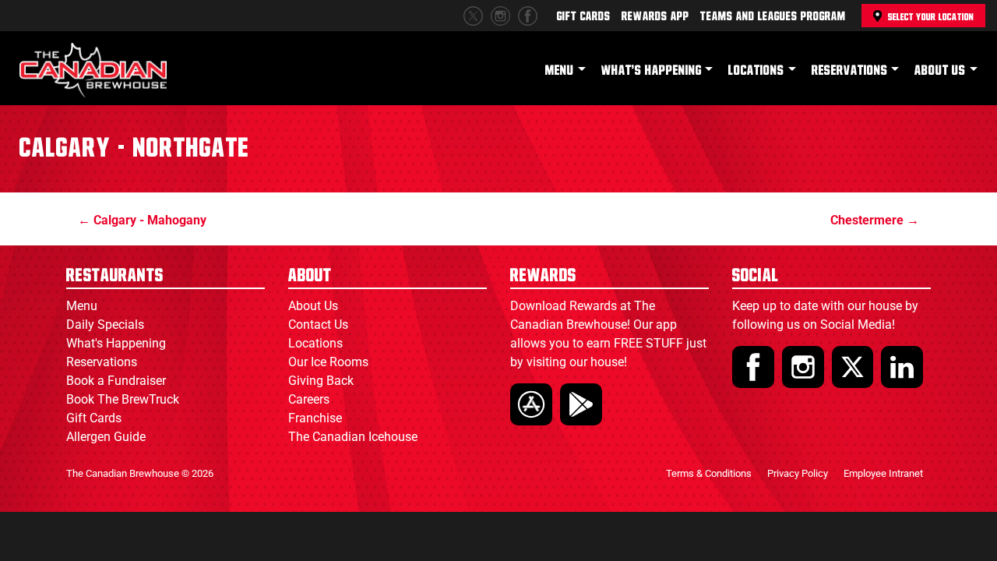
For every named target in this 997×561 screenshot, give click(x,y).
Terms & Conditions (709, 473)
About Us (940, 70)
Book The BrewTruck (122, 399)
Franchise (315, 418)
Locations (756, 70)
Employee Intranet (883, 473)
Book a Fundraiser (116, 380)
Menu (559, 70)
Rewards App (655, 17)
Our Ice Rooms (328, 362)
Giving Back (321, 380)
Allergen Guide (106, 436)
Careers (308, 399)
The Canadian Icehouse (352, 436)
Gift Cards (584, 17)
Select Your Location (931, 17)
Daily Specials (105, 324)
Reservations (850, 70)
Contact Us (318, 324)
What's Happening (651, 70)
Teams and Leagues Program (773, 17)
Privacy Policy (797, 473)
